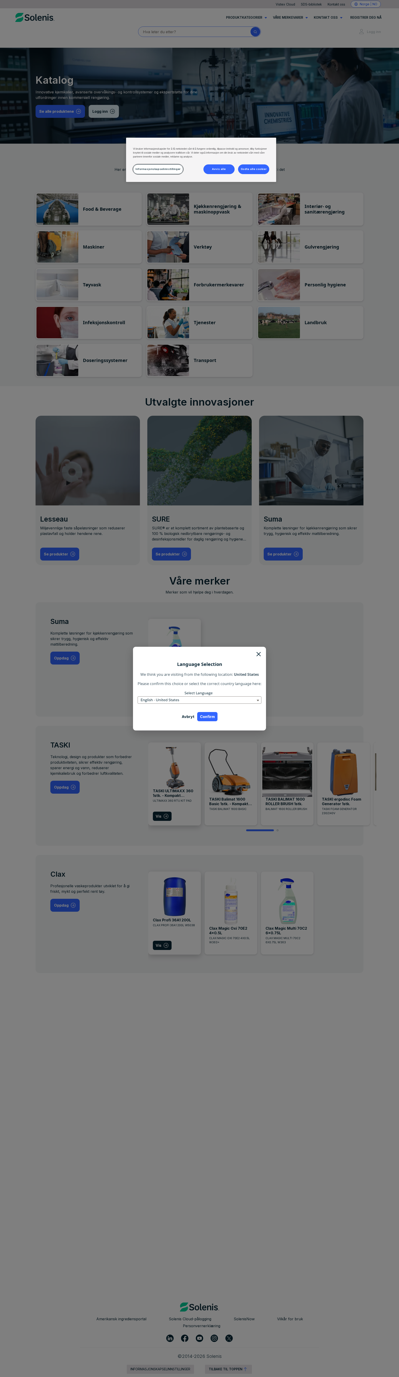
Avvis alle (219, 169)
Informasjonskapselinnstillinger (158, 169)
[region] (201, 160)
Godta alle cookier (253, 169)
